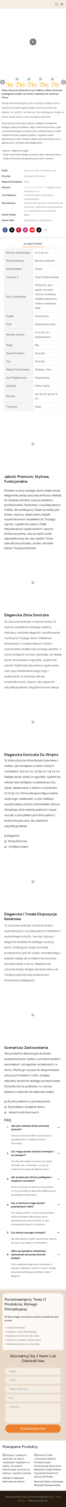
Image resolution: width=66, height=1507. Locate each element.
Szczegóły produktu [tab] (33, 244)
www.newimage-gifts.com (40, 1497)
